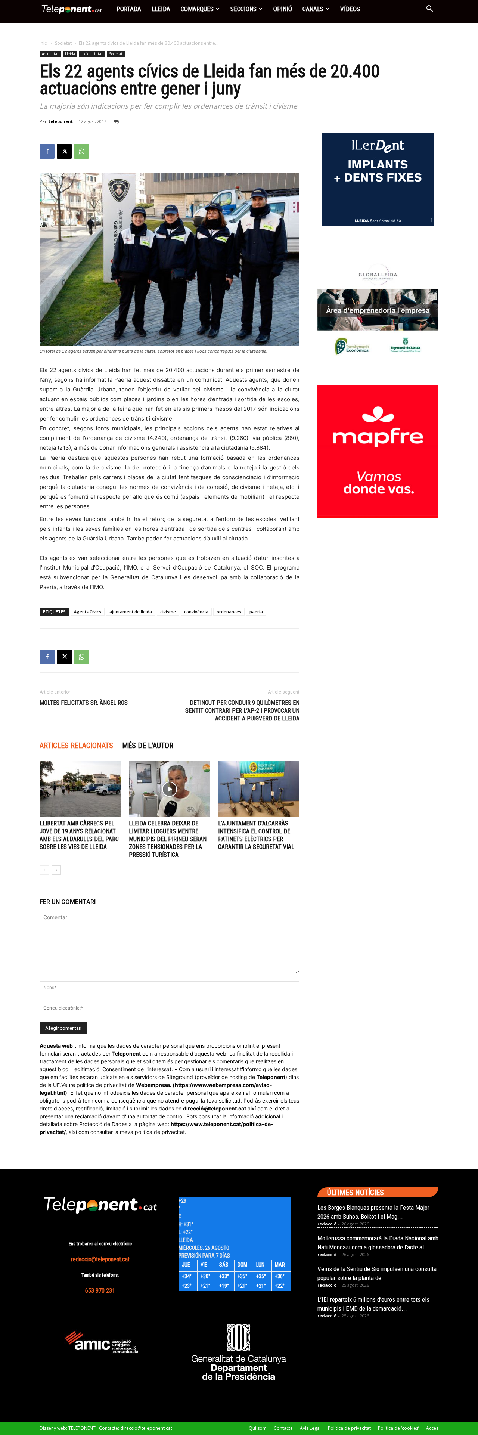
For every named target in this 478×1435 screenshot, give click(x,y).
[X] (64, 151)
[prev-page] (44, 870)
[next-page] (56, 870)
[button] (429, 9)
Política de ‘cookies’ (398, 1428)
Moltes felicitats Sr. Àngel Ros (84, 702)
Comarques (197, 9)
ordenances (229, 611)
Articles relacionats (76, 745)
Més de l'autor (147, 745)
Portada (129, 9)
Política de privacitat (349, 1428)
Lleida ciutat (92, 53)
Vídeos (350, 9)
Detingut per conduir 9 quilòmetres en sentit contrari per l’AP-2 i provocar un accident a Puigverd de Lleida (242, 710)
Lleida (161, 9)
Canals (312, 9)
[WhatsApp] (81, 151)
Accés (432, 1428)
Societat (63, 43)
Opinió (282, 9)
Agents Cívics (87, 611)
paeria (256, 611)
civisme (168, 611)
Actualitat (50, 53)
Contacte (283, 1428)
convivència (196, 611)
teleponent (61, 121)
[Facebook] (47, 151)
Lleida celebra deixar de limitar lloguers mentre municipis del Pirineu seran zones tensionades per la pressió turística (168, 839)
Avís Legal (310, 1428)
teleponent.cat (227, 1108)
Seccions (243, 9)
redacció (326, 1224)
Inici (44, 43)
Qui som (258, 1428)
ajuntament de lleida (130, 611)
